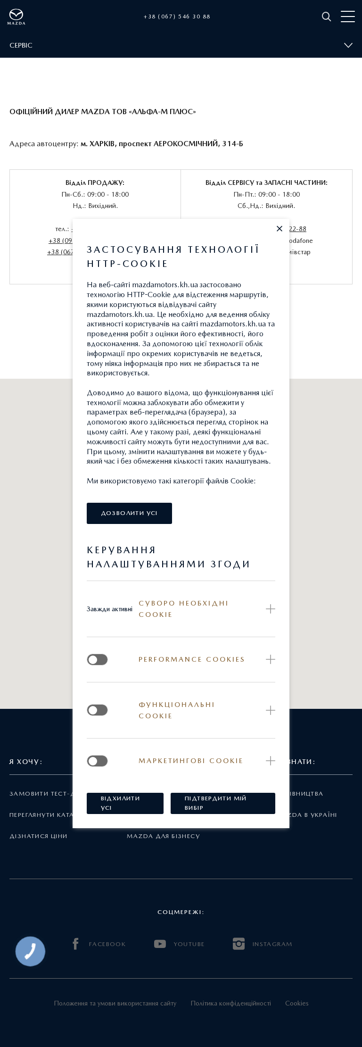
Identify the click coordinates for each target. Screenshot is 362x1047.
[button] (279, 229)
